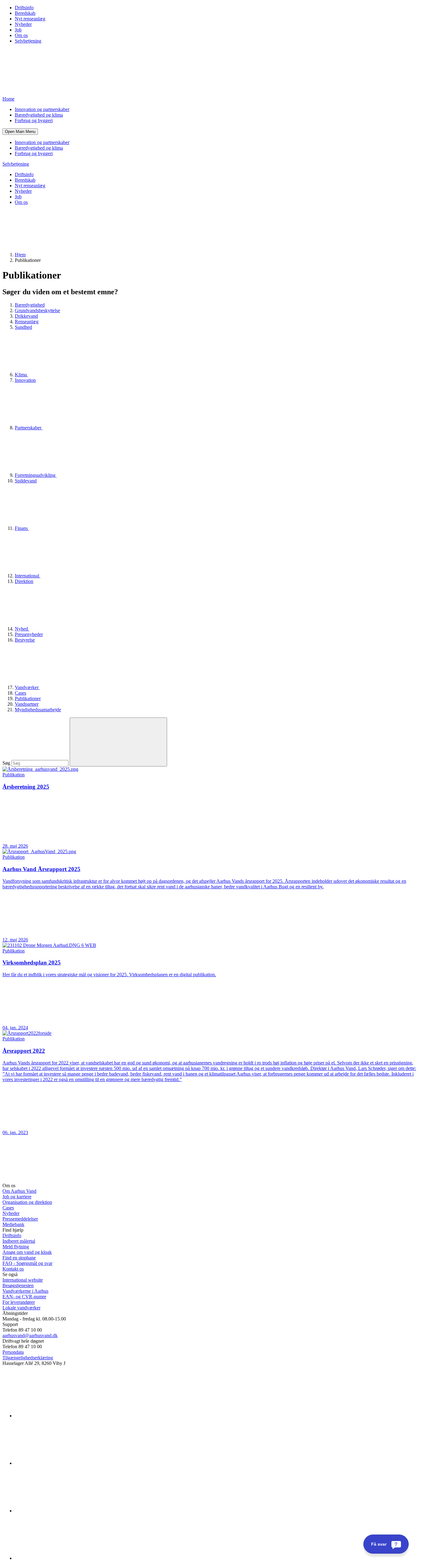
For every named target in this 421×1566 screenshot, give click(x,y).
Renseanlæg (27, 321)
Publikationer (28, 698)
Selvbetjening (28, 40)
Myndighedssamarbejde (38, 709)
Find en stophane (19, 1257)
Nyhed (22, 628)
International (27, 575)
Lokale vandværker (21, 1307)
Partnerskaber (29, 427)
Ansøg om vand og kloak (27, 1252)
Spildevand (26, 480)
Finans (22, 528)
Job (18, 29)
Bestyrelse (25, 640)
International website (22, 1280)
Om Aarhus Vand (19, 1191)
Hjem (20, 254)
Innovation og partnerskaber (42, 109)
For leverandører (18, 1302)
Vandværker (27, 687)
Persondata (13, 1352)
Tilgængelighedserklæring (27, 1357)
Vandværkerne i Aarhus (25, 1291)
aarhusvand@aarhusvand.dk (30, 1335)
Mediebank (13, 1224)
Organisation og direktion (27, 1202)
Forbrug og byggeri (34, 120)
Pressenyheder (29, 634)
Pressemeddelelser (20, 1218)
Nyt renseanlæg (30, 18)
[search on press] (118, 741)
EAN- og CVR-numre (24, 1296)
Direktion (24, 581)
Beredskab (25, 13)
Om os (21, 35)
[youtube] (61, 1558)
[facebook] (61, 1463)
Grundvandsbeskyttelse (37, 310)
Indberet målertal (18, 1241)
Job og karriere (16, 1196)
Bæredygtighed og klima (39, 115)
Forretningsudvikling (36, 475)
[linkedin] (61, 1415)
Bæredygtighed (30, 305)
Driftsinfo (24, 7)
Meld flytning (15, 1246)
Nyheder (23, 24)
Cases (20, 693)
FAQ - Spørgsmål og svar (27, 1263)
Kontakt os (13, 1268)
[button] (20, 131)
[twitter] (61, 1510)
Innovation (25, 380)
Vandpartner (27, 704)
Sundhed (23, 327)
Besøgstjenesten (18, 1285)
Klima (21, 374)
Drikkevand (26, 316)
